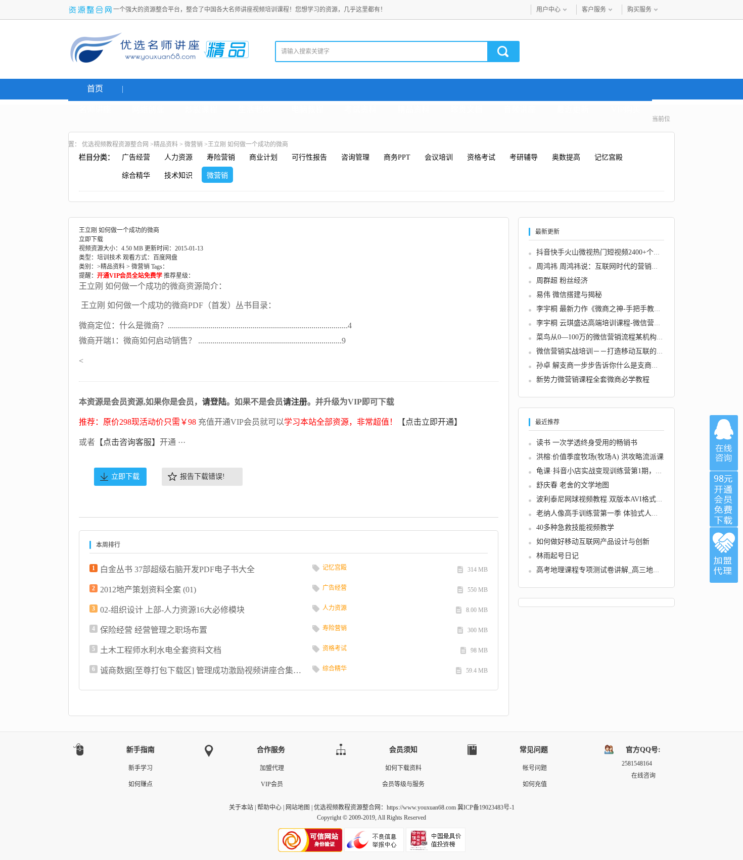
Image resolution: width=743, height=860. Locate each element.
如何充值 (535, 784)
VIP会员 (272, 784)
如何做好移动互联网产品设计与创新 (592, 541)
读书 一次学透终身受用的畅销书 (586, 442)
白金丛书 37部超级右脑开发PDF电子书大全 (177, 569)
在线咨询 (724, 443)
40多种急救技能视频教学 (575, 527)
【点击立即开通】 (429, 422)
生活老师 (254, 109)
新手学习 (140, 768)
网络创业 (148, 109)
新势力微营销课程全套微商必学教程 (592, 379)
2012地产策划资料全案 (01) (148, 589)
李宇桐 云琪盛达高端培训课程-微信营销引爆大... (612, 323)
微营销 (193, 144)
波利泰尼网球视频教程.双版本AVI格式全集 (603, 499)
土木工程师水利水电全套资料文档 (160, 650)
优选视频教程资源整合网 (115, 144)
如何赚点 (140, 784)
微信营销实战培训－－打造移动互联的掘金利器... (613, 351)
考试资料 (360, 109)
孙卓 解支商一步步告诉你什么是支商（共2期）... (612, 365)
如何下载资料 (403, 768)
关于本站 (241, 807)
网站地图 (298, 807)
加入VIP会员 (724, 499)
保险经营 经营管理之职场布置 (153, 630)
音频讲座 (519, 109)
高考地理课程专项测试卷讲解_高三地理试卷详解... (615, 570)
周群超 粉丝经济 (562, 280)
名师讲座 (95, 109)
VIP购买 (625, 109)
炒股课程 (201, 109)
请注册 (295, 401)
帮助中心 (269, 807)
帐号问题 (535, 768)
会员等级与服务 (403, 784)
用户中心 (548, 9)
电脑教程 (307, 109)
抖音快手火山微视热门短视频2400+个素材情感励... (615, 252)
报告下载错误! (202, 476)
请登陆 (214, 401)
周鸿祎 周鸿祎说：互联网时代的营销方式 (601, 266)
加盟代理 (272, 768)
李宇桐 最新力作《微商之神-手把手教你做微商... (612, 309)
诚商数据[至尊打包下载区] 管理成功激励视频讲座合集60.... (201, 670)
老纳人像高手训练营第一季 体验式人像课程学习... (614, 513)
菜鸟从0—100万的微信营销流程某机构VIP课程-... (613, 337)
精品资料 (413, 109)
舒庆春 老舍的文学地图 (572, 485)
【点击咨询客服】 (127, 442)
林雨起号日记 (557, 556)
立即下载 (125, 476)
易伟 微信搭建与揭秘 (569, 294)
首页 (95, 88)
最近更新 (572, 109)
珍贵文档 (466, 109)
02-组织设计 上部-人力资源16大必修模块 (172, 609)
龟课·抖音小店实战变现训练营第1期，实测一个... (613, 471)
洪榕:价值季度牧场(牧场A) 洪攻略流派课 (600, 457)
